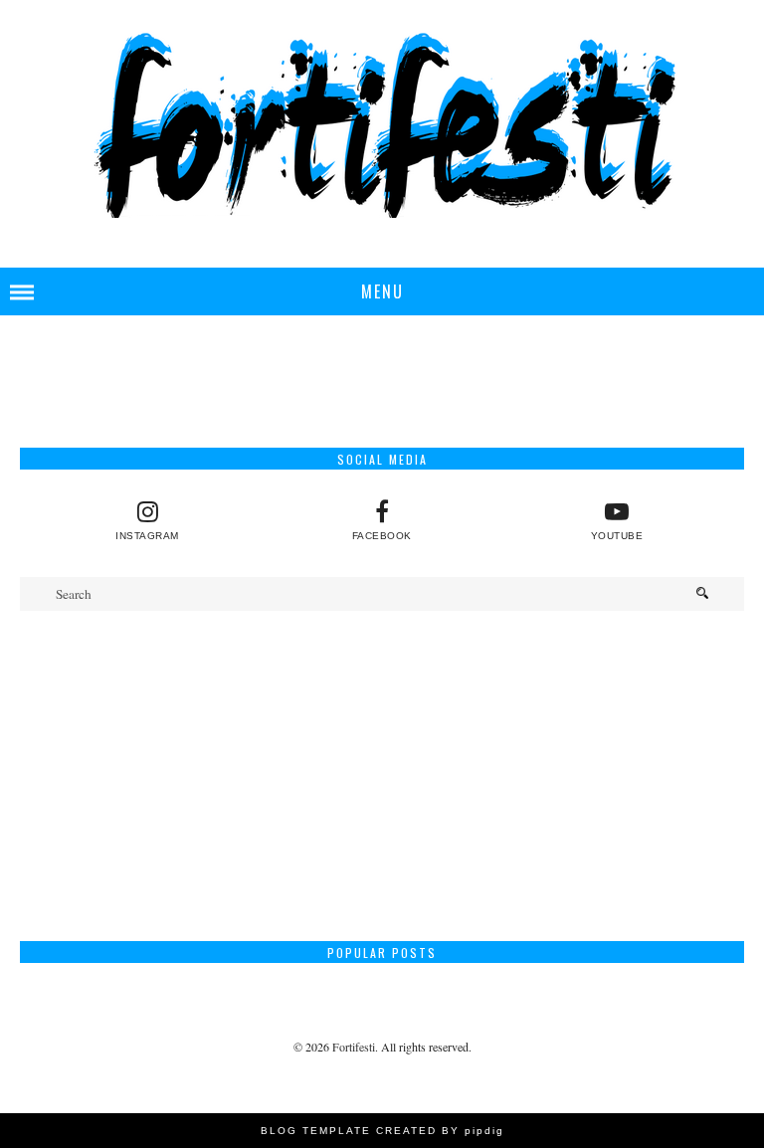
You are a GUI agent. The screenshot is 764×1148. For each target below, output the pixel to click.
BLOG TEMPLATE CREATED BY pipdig (382, 1130)
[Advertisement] (382, 776)
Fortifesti (353, 1046)
